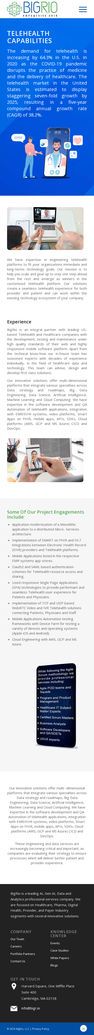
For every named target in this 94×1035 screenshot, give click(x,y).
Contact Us (17, 961)
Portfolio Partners (22, 954)
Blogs (54, 965)
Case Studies (59, 950)
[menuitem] (80, 9)
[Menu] (80, 9)
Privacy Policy (40, 1028)
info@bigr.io (30, 1008)
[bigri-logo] (39, 9)
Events (55, 943)
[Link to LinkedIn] (83, 1028)
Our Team (17, 939)
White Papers (59, 958)
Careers (16, 946)
